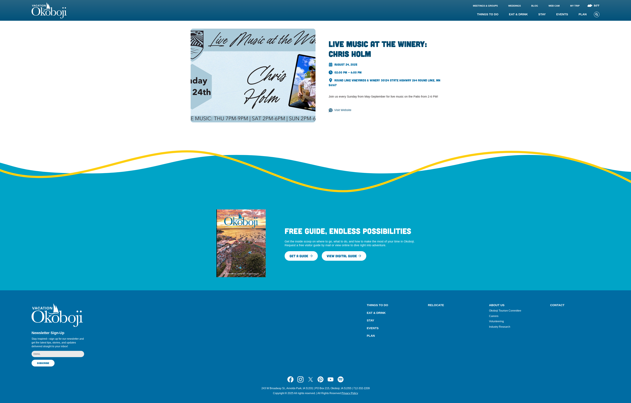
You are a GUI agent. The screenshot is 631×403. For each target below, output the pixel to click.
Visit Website (342, 110)
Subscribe (43, 363)
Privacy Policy (349, 393)
